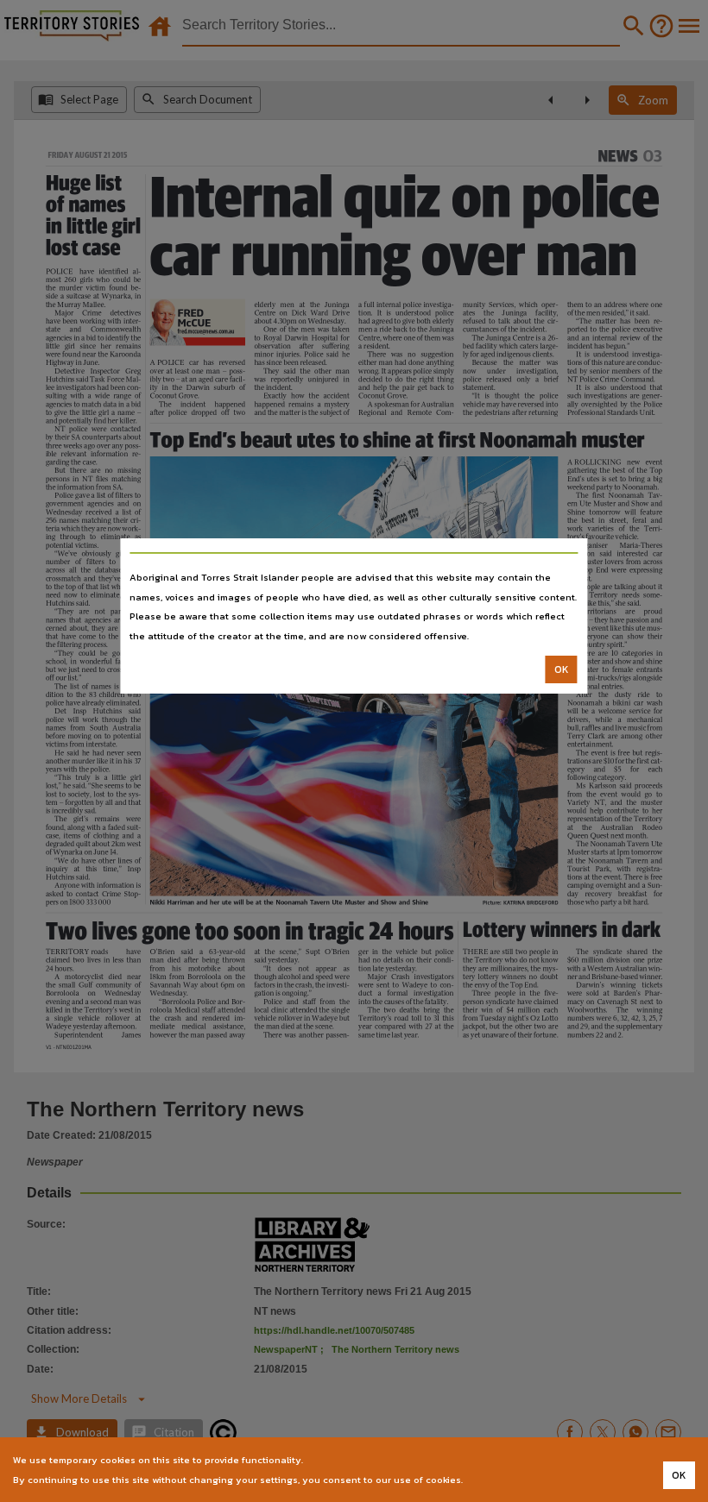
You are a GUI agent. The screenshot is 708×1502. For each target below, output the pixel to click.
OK (561, 669)
